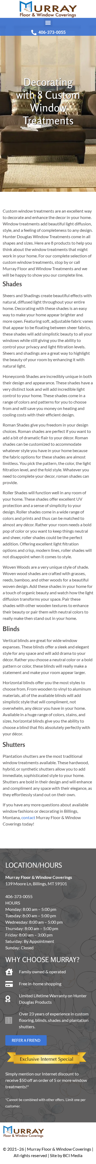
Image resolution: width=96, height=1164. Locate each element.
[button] (48, 22)
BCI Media (72, 1155)
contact (28, 817)
